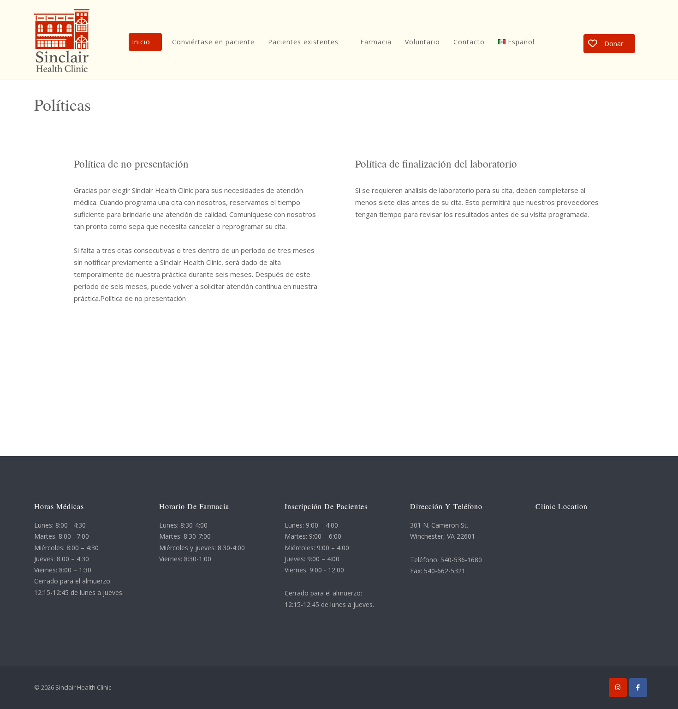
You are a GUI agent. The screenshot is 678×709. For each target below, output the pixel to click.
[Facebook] (638, 687)
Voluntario (422, 41)
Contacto (469, 41)
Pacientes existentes (303, 41)
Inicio (141, 41)
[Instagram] (618, 687)
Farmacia (376, 41)
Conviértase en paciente (213, 41)
